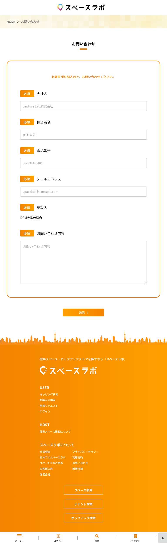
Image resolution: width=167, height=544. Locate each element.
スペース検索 (83, 490)
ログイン (45, 411)
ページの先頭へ (162, 537)
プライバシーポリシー (85, 451)
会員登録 (45, 451)
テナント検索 (83, 504)
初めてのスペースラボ (52, 457)
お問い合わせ (80, 463)
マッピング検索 (49, 394)
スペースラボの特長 (51, 463)
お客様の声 (46, 468)
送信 (82, 312)
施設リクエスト (49, 405)
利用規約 (77, 457)
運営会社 (45, 474)
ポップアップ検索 (83, 518)
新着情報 (77, 468)
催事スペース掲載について (55, 431)
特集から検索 (47, 400)
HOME (11, 22)
